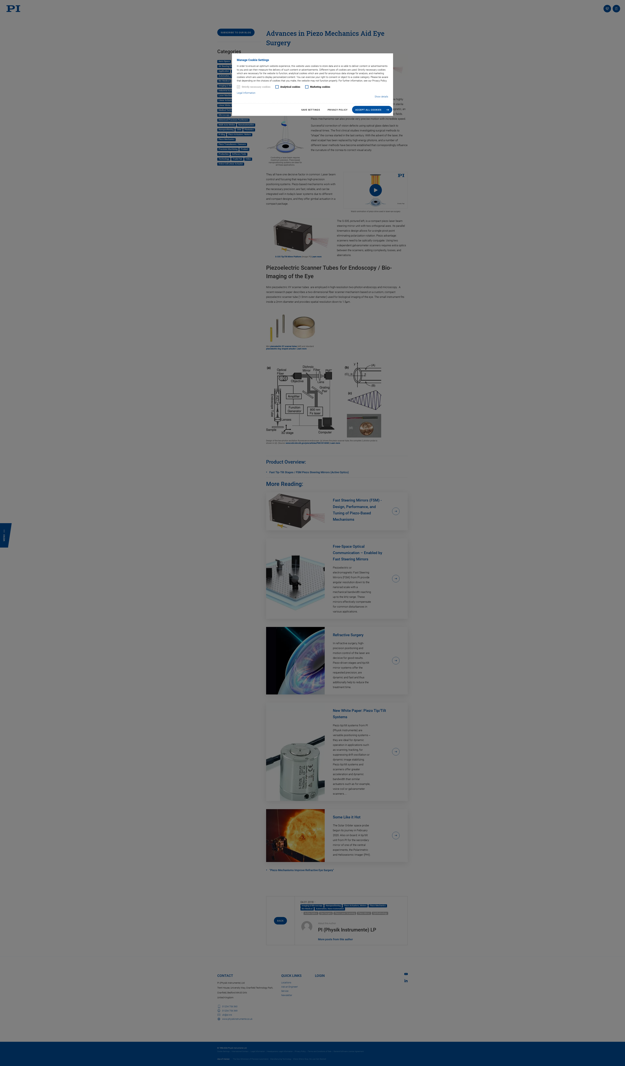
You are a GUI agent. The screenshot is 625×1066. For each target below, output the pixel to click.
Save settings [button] (310, 110)
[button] (372, 109)
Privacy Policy (338, 110)
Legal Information (246, 92)
